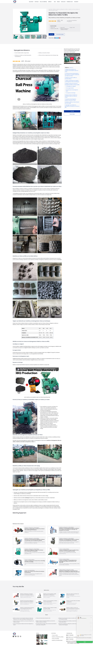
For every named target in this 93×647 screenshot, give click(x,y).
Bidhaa (49, 1)
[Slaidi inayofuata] (45, 37)
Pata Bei (51, 34)
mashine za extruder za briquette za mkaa (25, 441)
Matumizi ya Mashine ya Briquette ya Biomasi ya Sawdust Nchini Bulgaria (68, 624)
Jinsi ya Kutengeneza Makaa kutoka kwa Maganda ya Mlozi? (23, 624)
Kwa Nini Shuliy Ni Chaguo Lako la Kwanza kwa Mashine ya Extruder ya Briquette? (46, 624)
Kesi (55, 1)
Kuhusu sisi (63, 1)
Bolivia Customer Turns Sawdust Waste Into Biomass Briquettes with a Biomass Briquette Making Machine (23, 619)
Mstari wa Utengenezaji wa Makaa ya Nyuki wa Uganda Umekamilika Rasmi (69, 621)
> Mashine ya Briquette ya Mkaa (57, 636)
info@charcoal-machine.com (73, 637)
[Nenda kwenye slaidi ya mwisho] (14, 37)
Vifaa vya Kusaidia (28, 570)
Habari (58, 1)
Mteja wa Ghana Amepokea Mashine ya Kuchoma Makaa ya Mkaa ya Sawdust (45, 621)
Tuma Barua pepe (60, 34)
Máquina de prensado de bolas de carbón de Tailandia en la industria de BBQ (69, 619)
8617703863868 (70, 635)
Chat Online (72, 114)
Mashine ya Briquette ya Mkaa (62, 9)
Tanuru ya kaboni (63, 549)
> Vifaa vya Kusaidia (55, 638)
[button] (15, 37)
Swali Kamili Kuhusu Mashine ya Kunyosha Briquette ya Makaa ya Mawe (23, 621)
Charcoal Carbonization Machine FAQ (43, 618)
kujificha (71, 67)
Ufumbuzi (36, 1)
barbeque (27, 497)
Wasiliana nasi (70, 1)
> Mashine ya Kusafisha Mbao (56, 640)
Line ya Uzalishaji (43, 1)
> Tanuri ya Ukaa (54, 635)
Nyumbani (31, 1)
